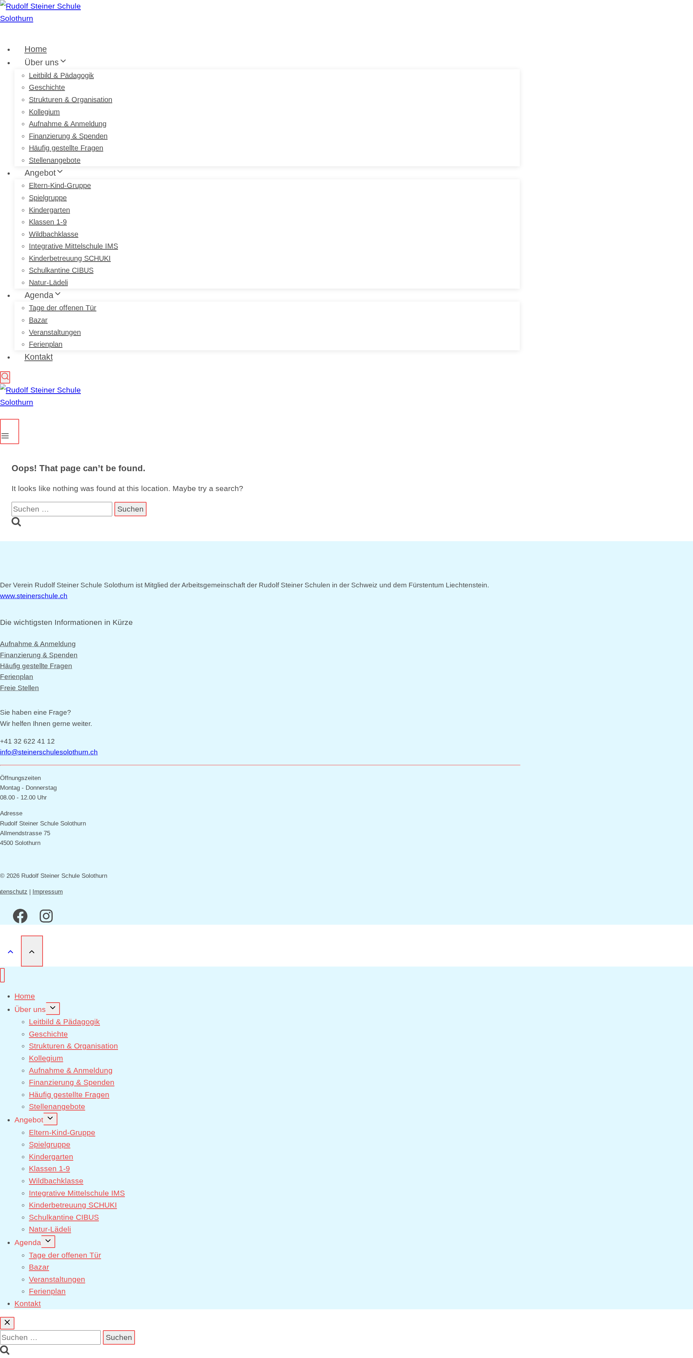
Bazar (38, 320)
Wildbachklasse (53, 234)
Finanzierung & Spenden (68, 136)
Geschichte (47, 87)
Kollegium (44, 112)
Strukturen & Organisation (70, 100)
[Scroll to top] (10, 950)
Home (24, 996)
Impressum (47, 891)
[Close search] (7, 1323)
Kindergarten (49, 210)
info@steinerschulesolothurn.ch (49, 752)
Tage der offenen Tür (62, 308)
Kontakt (39, 357)
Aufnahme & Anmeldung (67, 124)
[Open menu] (9, 431)
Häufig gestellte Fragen (36, 666)
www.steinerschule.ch (33, 596)
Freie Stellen (19, 688)
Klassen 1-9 (48, 222)
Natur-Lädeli (50, 1229)
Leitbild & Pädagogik (61, 75)
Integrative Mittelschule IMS (73, 246)
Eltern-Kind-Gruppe (60, 185)
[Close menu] (2, 975)
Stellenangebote (57, 1106)
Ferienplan (16, 676)
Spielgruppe (48, 198)
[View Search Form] (5, 377)
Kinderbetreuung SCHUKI (70, 258)
